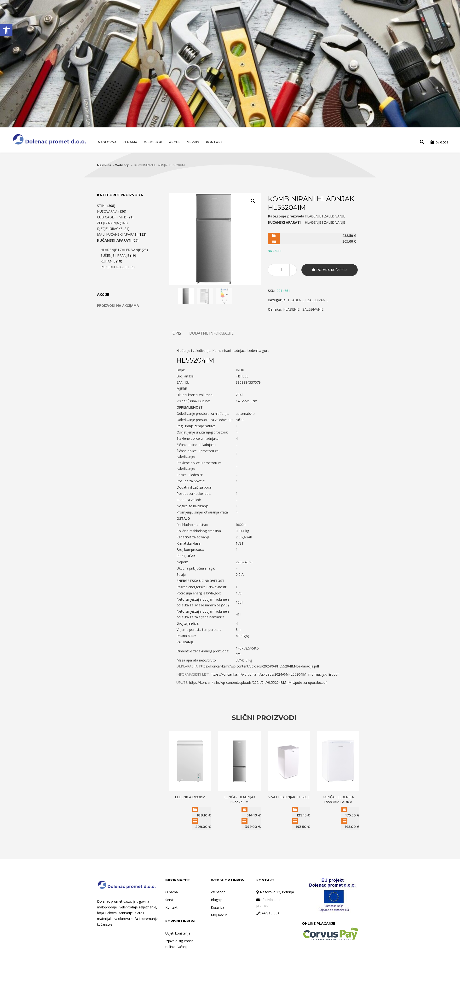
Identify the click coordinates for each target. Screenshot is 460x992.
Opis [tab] (176, 333)
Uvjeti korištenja (177, 933)
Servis (193, 142)
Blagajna (217, 899)
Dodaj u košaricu (331, 270)
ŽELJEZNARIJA (108, 223)
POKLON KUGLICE (115, 267)
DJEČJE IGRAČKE (109, 228)
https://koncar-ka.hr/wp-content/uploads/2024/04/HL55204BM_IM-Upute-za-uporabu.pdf (258, 682)
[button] (6, 30)
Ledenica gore (258, 350)
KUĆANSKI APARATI (114, 240)
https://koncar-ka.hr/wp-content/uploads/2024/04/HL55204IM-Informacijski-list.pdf (275, 674)
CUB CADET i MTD (111, 217)
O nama (130, 142)
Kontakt (214, 142)
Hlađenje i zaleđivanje (193, 350)
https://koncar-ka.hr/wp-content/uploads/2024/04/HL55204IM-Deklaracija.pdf (259, 666)
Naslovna (107, 142)
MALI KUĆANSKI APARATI (117, 234)
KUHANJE (108, 261)
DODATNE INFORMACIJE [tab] (211, 333)
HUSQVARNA (107, 211)
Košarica (217, 907)
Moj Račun (219, 915)
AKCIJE (174, 142)
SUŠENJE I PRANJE (115, 255)
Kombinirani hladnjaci (228, 350)
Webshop (153, 142)
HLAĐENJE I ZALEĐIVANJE (308, 300)
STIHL (101, 205)
